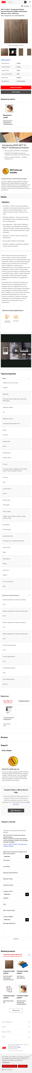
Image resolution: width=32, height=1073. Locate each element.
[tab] (7, 701)
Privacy (13, 1044)
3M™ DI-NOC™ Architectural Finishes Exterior (8, 122)
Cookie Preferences (12, 1048)
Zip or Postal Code (9, 910)
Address (5, 898)
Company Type (7, 891)
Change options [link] (5, 60)
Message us (17, 810)
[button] (7, 1069)
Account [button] (26, 6)
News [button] (4, 1027)
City (4, 904)
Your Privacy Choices (13, 1047)
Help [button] (3, 1037)
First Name (6, 860)
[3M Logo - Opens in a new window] (3, 2)
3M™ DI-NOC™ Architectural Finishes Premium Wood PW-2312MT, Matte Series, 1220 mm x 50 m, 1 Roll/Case (9, 978)
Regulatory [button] (6, 1032)
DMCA (25, 1044)
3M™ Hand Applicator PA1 (21, 977)
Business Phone (8, 879)
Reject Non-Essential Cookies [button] (9, 1066)
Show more (16, 1010)
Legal (9, 1044)
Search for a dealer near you (10, 769)
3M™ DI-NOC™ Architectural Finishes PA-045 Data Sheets (8, 718)
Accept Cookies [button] (22, 1066)
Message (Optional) (9, 923)
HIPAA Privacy (19, 1044)
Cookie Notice (6, 1062)
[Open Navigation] (30, 2)
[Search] (25, 2)
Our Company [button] (7, 1022)
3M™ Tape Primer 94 (8, 1001)
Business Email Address (10, 872)
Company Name (8, 885)
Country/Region (8, 916)
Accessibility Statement (13, 1046)
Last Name (6, 866)
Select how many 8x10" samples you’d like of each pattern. (15, 852)
